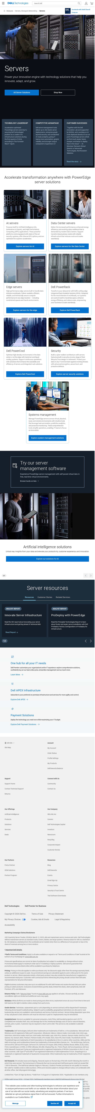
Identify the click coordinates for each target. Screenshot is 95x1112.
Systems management (42, 414)
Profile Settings (53, 758)
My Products (52, 763)
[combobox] (56, 3)
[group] (47, 536)
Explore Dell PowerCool (25, 374)
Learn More (15, 675)
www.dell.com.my (31, 957)
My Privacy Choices (13, 919)
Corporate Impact (54, 845)
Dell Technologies (12, 906)
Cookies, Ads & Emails (40, 919)
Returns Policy (26, 994)
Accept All (72, 1103)
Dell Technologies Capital (56, 824)
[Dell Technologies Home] (18, 3)
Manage (15, 1103)
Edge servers (14, 287)
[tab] (29, 597)
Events (50, 875)
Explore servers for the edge (25, 310)
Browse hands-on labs (28, 481)
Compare (74, 12)
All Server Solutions (22, 92)
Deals (7, 835)
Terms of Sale (37, 914)
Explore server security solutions (70, 374)
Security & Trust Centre (56, 890)
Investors (51, 829)
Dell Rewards (52, 870)
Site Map (8, 747)
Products (8, 819)
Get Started (47, 562)
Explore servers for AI (25, 246)
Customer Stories (54, 850)
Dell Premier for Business (35, 906)
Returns (7, 794)
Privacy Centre (53, 885)
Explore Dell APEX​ (18, 699)
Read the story (72, 161)
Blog (49, 865)
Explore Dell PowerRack (70, 310)
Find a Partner (10, 865)
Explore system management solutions (47, 438)
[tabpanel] (47, 623)
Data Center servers (63, 223)
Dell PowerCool (15, 351)
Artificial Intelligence (12, 814)
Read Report (11, 632)
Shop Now (58, 92)
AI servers (12, 223)
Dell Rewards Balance (55, 768)
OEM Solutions (10, 870)
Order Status (52, 753)
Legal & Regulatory (62, 919)
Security (56, 351)
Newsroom (51, 835)
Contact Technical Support (14, 789)
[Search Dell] (79, 3)
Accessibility (10, 925)
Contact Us (51, 789)
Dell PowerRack (60, 287)
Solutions (8, 824)
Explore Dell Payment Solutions (24, 724)
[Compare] (68, 11)
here (34, 1070)
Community (52, 784)
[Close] (79, 1082)
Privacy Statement (56, 914)
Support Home (10, 784)
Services (8, 829)
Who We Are (52, 814)
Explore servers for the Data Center (70, 246)
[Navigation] (3, 3)
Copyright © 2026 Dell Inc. (15, 914)
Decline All (55, 1103)
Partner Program (11, 875)
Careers (50, 819)
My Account (52, 748)
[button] (86, 3)
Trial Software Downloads (57, 896)
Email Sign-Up (52, 880)
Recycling (51, 840)
